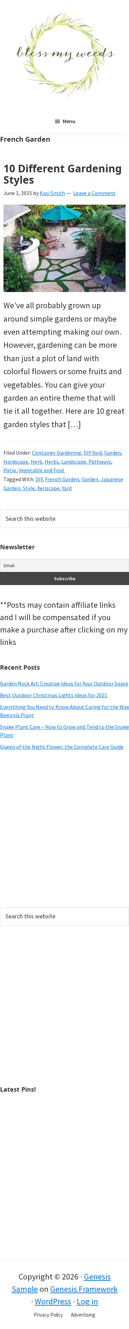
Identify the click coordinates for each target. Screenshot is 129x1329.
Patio (9, 470)
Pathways (99, 461)
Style (29, 488)
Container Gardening (56, 452)
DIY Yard (93, 452)
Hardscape (15, 461)
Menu (69, 121)
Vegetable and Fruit (42, 470)
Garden (112, 452)
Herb (36, 461)
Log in (87, 1301)
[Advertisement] (64, 829)
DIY (39, 479)
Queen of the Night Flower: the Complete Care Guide (61, 746)
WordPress (53, 1301)
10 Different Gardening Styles (62, 174)
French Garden (62, 479)
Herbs (52, 461)
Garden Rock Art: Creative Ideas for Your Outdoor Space (64, 683)
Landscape (73, 461)
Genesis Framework (84, 1289)
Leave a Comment (94, 193)
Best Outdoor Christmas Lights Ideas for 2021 (53, 695)
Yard (67, 488)
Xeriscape (48, 488)
